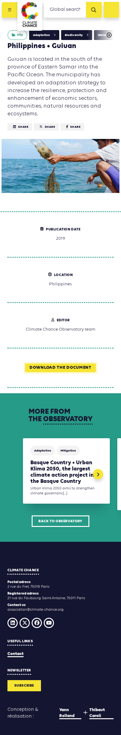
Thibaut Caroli (97, 713)
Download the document (60, 367)
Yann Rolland (66, 713)
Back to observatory (60, 521)
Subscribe (24, 686)
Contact (15, 654)
